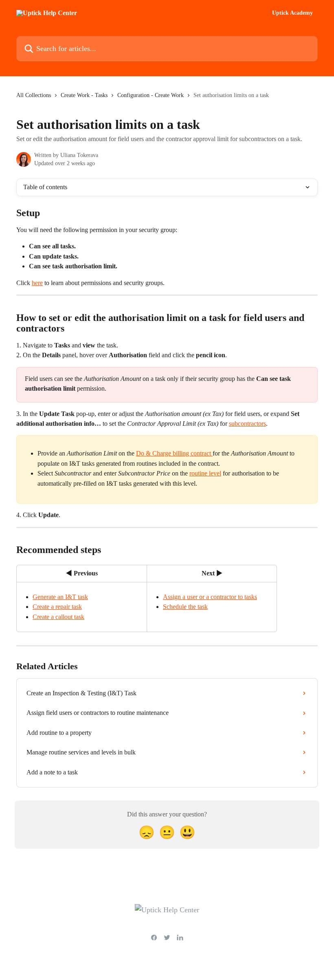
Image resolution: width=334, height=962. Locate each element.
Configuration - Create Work (150, 95)
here (37, 282)
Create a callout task (58, 616)
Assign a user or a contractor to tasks (210, 596)
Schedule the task (185, 606)
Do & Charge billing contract (174, 453)
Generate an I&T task (60, 596)
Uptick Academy (292, 13)
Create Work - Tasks (84, 95)
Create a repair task (57, 606)
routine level (205, 473)
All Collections (33, 95)
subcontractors (247, 423)
